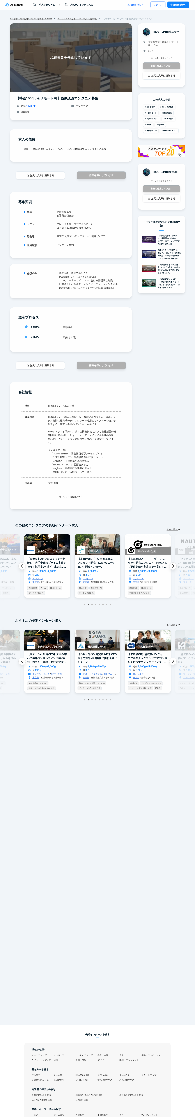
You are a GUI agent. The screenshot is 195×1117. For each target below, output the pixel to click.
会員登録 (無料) (178, 4)
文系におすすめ (105, 1080)
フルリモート (139, 582)
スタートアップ (152, 119)
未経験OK (33, 588)
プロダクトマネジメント (89, 593)
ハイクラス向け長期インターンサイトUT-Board (31, 19)
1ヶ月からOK (82, 1080)
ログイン (158, 4)
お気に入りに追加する (41, 175)
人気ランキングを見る (81, 4)
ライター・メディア (41, 1060)
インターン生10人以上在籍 (90, 688)
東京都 (35, 582)
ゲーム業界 (59, 1115)
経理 (56, 1060)
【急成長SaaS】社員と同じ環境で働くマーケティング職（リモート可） (148, 658)
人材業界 (80, 1115)
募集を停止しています (101, 175)
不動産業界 (103, 1115)
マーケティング (140, 674)
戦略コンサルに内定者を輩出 (89, 1095)
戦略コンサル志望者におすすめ (41, 683)
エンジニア (82, 106)
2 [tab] (88, 604)
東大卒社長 (169, 119)
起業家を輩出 (82, 1100)
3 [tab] (92, 604)
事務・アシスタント (129, 1060)
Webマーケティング (137, 688)
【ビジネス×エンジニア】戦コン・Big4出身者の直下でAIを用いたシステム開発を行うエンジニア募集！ (147, 565)
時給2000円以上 (83, 1075)
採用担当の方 (134, 4)
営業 (121, 1055)
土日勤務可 (133, 593)
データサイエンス (170, 130)
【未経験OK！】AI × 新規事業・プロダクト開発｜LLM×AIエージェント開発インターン (46, 563)
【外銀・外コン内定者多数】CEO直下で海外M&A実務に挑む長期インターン (47, 658)
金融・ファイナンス (42, 674)
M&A (157, 683)
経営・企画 (103, 1055)
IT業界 (149, 125)
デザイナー (103, 1060)
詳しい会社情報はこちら (71, 497)
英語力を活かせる (40, 1080)
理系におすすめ (126, 1080)
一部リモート (152, 113)
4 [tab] (95, 604)
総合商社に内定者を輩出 (131, 1095)
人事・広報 (81, 1060)
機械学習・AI (152, 130)
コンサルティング (154, 578)
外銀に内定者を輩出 (41, 1095)
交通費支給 (167, 113)
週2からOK (103, 1075)
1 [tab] (84, 604)
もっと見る (172, 529)
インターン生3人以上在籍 (39, 688)
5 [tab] (99, 604)
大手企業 (58, 1075)
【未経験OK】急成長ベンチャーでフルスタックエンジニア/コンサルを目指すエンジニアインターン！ (97, 660)
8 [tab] (110, 604)
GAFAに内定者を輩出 (42, 1100)
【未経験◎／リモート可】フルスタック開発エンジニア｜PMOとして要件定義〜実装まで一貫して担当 (97, 565)
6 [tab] (103, 604)
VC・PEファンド (151, 588)
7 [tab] (106, 604)
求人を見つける (47, 4)
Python (161, 125)
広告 (121, 1115)
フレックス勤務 (167, 107)
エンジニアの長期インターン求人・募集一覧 (77, 19)
